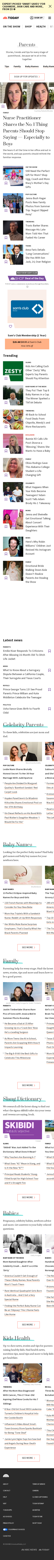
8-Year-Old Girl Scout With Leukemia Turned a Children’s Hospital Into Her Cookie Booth (22, 1413)
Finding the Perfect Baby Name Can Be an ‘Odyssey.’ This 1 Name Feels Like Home (22, 1310)
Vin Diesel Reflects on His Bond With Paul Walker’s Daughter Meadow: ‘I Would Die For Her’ (23, 818)
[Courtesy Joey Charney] (22, 1373)
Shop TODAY (37, 1523)
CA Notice (7, 1536)
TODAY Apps (7, 1510)
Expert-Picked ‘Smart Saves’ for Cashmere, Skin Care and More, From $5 (23, 6)
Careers (35, 1491)
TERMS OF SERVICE (38, 1484)
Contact (6, 1491)
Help (5, 1497)
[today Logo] (6, 1475)
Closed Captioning (40, 1497)
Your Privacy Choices (16, 1529)
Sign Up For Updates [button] (26, 76)
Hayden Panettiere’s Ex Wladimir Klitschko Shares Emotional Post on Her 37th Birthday (23, 803)
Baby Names (32, 66)
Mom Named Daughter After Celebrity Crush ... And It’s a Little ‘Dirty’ (20, 1266)
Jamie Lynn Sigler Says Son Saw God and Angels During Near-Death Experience (22, 1443)
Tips (6, 66)
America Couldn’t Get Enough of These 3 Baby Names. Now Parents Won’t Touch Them (22, 1280)
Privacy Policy (8, 1523)
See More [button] (27, 947)
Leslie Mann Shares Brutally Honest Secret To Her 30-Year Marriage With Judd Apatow (18, 774)
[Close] (50, 7)
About (5, 1484)
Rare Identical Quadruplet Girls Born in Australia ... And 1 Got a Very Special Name (23, 1295)
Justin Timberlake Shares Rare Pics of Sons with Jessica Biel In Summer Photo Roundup (19, 1014)
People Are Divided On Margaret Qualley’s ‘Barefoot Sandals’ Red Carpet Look (21, 788)
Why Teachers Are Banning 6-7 (19, 1157)
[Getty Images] (22, 1244)
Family (17, 66)
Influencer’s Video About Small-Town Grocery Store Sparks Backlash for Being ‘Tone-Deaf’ (23, 1428)
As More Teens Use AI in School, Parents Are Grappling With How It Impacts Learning (22, 1043)
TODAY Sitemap (38, 1503)
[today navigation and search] (49, 17)
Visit (4, 1503)
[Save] (6, 183)
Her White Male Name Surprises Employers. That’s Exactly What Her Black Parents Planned (22, 929)
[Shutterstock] (22, 875)
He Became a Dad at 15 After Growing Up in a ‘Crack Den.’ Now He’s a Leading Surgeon (21, 1028)
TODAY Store (37, 1517)
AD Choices (7, 1517)
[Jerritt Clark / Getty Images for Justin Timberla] (22, 991)
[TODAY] (22, 1129)
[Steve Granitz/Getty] (22, 751)
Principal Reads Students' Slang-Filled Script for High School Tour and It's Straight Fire (21, 1179)
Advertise (36, 1510)
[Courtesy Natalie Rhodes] (27, 95)
